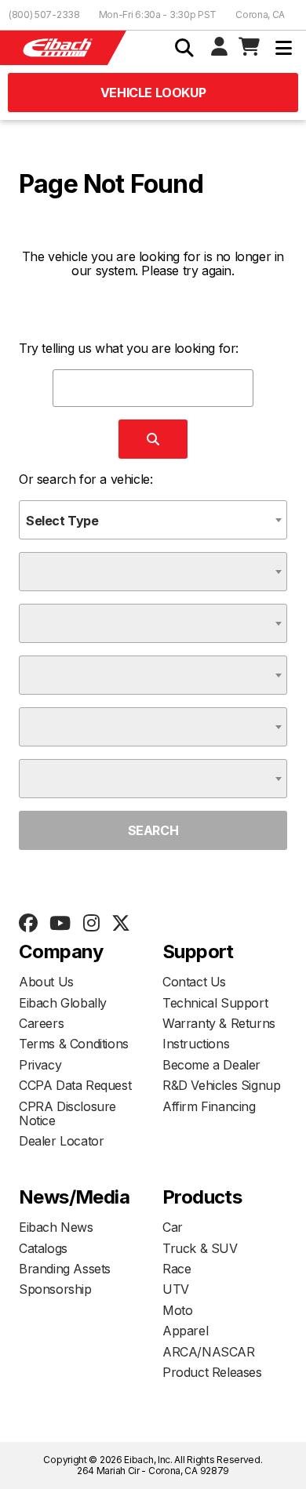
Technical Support (215, 1003)
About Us (46, 982)
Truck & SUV (200, 1248)
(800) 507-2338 (44, 14)
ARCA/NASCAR (208, 1352)
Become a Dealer (211, 1065)
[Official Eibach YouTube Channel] (59, 924)
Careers (41, 1023)
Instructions (195, 1044)
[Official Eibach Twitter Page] (120, 924)
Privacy (40, 1065)
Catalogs (43, 1248)
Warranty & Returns (218, 1023)
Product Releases (212, 1372)
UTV (175, 1289)
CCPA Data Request (75, 1085)
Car (172, 1227)
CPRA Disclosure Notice (67, 1113)
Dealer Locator (61, 1141)
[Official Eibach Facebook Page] (28, 924)
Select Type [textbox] (62, 520)
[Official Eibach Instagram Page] (91, 924)
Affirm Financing (209, 1106)
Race (176, 1269)
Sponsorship (55, 1289)
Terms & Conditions (74, 1044)
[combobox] (153, 519)
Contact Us (194, 982)
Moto (177, 1310)
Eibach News (56, 1227)
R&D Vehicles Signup (221, 1085)
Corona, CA (260, 14)
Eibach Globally (63, 1003)
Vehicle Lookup (153, 92)
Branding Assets (65, 1269)
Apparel (185, 1331)
